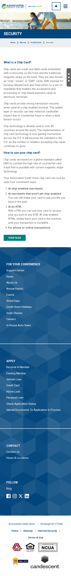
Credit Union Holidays (19, 307)
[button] (69, 77)
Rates (9, 276)
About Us (11, 282)
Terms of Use (35, 537)
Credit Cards (36, 42)
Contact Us (13, 451)
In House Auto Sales (18, 325)
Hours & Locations (17, 458)
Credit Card (12, 385)
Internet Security (47, 530)
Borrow (23, 42)
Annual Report (14, 288)
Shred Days (13, 301)
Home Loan (13, 391)
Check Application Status (21, 403)
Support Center (15, 270)
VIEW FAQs (14, 237)
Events (10, 294)
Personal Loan (14, 397)
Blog (9, 488)
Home (12, 42)
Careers (11, 319)
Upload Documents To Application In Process (33, 410)
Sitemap (28, 530)
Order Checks (14, 313)
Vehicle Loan (13, 379)
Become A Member (17, 367)
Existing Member (16, 373)
